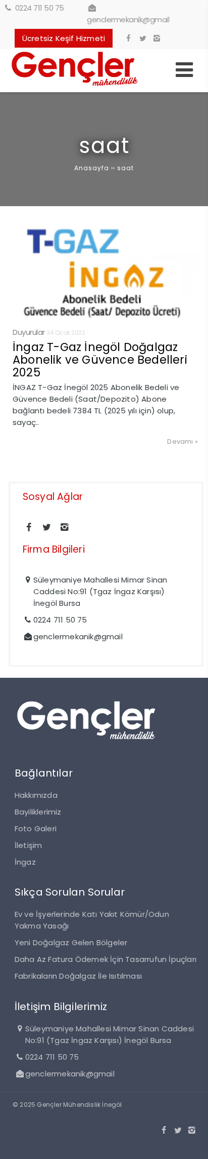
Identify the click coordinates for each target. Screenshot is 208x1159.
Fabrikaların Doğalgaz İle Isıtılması (78, 976)
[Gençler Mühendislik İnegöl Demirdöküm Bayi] (75, 86)
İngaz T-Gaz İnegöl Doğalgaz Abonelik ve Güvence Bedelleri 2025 (100, 359)
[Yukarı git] (192, 1143)
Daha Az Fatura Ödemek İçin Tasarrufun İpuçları (105, 959)
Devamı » (182, 441)
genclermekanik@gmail (128, 19)
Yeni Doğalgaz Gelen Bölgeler (71, 942)
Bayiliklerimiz (38, 811)
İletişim (28, 845)
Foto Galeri (36, 828)
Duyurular (29, 332)
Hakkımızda (36, 795)
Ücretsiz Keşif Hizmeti (63, 38)
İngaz (25, 862)
